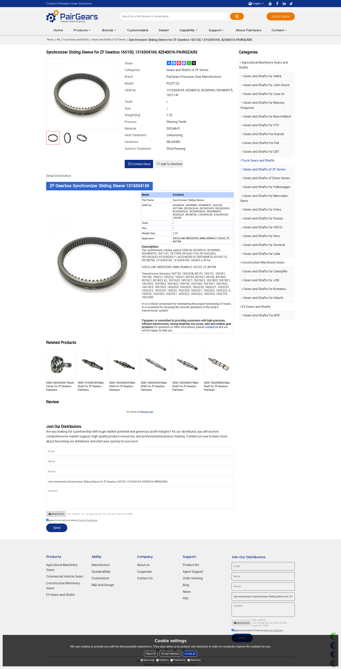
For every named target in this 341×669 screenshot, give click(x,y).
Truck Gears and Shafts (76, 39)
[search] (237, 16)
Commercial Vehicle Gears (64, 576)
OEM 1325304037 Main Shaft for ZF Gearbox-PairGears (185, 386)
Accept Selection (170, 653)
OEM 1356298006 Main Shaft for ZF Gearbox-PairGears (217, 386)
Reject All (151, 653)
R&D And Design (103, 585)
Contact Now (141, 164)
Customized (100, 578)
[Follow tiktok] (291, 3)
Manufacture (101, 565)
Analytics (164, 660)
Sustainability (101, 571)
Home (58, 30)
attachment (58, 513)
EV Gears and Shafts (60, 595)
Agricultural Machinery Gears (61, 567)
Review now (147, 411)
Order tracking (193, 578)
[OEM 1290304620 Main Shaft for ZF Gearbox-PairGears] (124, 364)
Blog (186, 585)
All (58, 39)
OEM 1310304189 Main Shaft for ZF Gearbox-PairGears (91, 386)
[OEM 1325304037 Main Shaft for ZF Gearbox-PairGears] (187, 364)
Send (56, 528)
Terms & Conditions (88, 520)
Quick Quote (281, 16)
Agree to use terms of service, (73, 520)
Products (80, 30)
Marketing (195, 660)
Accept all (190, 653)
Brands (107, 30)
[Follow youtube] (270, 3)
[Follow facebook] (277, 3)
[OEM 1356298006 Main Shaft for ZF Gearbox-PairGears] (219, 364)
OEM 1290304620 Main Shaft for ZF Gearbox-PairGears (122, 386)
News (187, 592)
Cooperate (144, 571)
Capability (187, 30)
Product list (191, 565)
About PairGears (248, 30)
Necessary (149, 660)
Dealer (164, 30)
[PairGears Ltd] (72, 16)
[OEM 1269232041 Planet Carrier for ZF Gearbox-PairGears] (61, 364)
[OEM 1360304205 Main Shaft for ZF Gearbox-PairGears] (156, 364)
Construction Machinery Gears (63, 585)
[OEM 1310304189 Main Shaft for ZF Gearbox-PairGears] (93, 364)
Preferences (179, 660)
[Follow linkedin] (284, 3)
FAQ (185, 598)
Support (215, 30)
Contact (278, 30)
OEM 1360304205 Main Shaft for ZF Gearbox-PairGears (154, 386)
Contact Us (145, 578)
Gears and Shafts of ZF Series (109, 39)
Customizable (137, 30)
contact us (211, 327)
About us (143, 565)
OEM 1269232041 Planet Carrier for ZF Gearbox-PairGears (60, 386)
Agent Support (193, 571)
